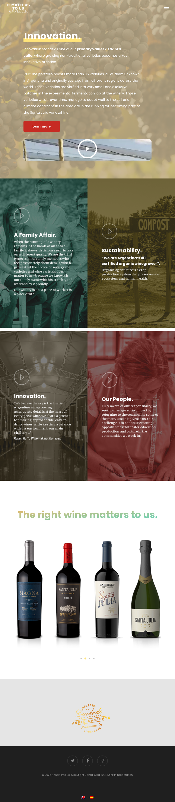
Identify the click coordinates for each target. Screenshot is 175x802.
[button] (81, 658)
